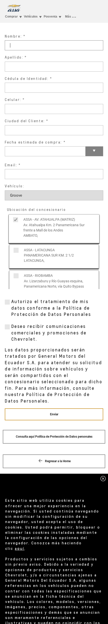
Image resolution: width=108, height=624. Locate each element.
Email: (11, 165)
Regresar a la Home (57, 461)
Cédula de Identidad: (26, 78)
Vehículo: (14, 186)
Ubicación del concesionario (36, 209)
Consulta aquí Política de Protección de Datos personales (54, 436)
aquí (19, 548)
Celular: (13, 99)
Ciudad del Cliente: (25, 121)
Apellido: (14, 57)
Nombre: (13, 36)
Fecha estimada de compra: (33, 142)
